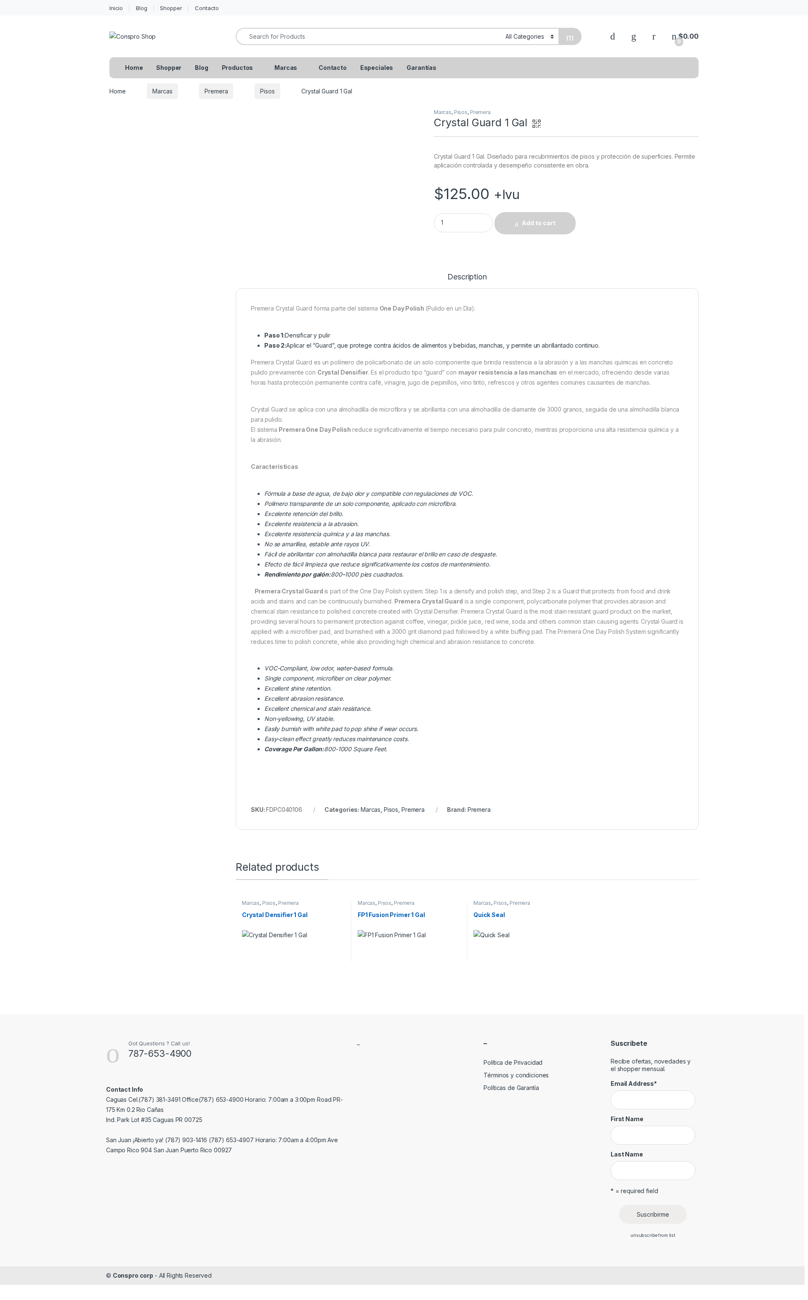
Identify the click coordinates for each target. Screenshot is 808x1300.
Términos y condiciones (516, 1075)
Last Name (627, 1154)
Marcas (285, 67)
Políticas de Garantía (511, 1087)
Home (134, 67)
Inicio (116, 8)
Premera (216, 91)
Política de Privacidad (513, 1062)
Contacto (207, 8)
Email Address (634, 1083)
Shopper (171, 8)
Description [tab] (466, 277)
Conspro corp (133, 1275)
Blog (141, 8)
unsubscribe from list (652, 1235)
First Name (627, 1118)
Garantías (421, 67)
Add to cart (539, 222)
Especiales (376, 67)
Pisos (267, 91)
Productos (237, 67)
